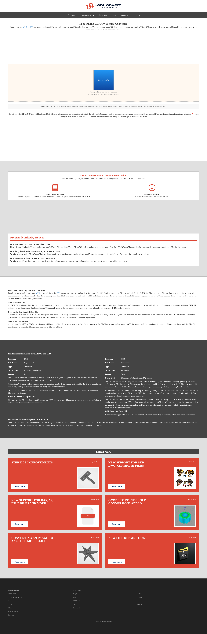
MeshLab (125, 378)
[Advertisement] (55, 47)
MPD (25, 27)
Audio (139, 597)
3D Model (28, 366)
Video (139, 594)
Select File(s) (103, 80)
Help (136, 15)
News (115, 15)
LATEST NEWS (103, 452)
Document (76, 608)
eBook (139, 604)
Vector (75, 597)
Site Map (11, 615)
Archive (140, 601)
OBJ (31, 27)
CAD (74, 604)
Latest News (12, 594)
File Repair (102, 15)
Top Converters (87, 15)
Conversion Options (15, 597)
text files (129, 384)
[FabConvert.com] (103, 6)
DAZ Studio (147, 378)
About (10, 608)
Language (125, 15)
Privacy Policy (13, 611)
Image (75, 594)
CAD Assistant (135, 378)
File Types (71, 15)
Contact (10, 604)
